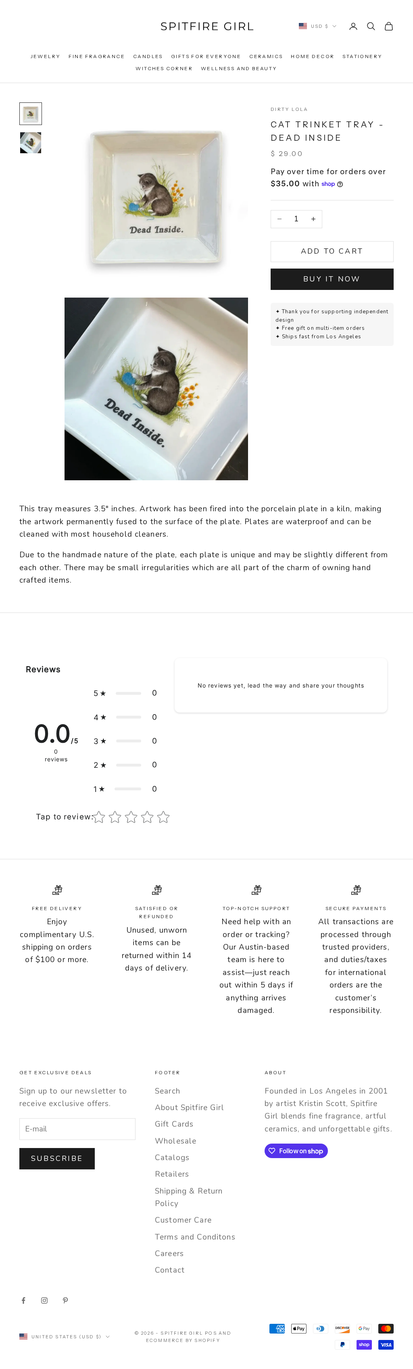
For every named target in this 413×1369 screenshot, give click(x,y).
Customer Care (183, 1220)
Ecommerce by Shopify (183, 1340)
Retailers (172, 1174)
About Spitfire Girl (189, 1107)
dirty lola (290, 109)
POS (211, 1333)
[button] (125, 693)
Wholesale (175, 1141)
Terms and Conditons (195, 1237)
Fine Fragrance (97, 56)
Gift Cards (174, 1124)
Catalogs (172, 1157)
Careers (169, 1253)
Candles (148, 56)
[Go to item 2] (30, 142)
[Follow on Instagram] (44, 1300)
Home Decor (312, 56)
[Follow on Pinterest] (65, 1300)
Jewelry (46, 56)
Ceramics (266, 56)
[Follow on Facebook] (23, 1300)
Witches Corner (164, 68)
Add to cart (332, 251)
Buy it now (332, 279)
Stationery (362, 56)
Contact (170, 1270)
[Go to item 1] (30, 113)
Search (167, 1091)
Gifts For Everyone (206, 56)
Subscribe (57, 1158)
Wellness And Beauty (239, 68)
